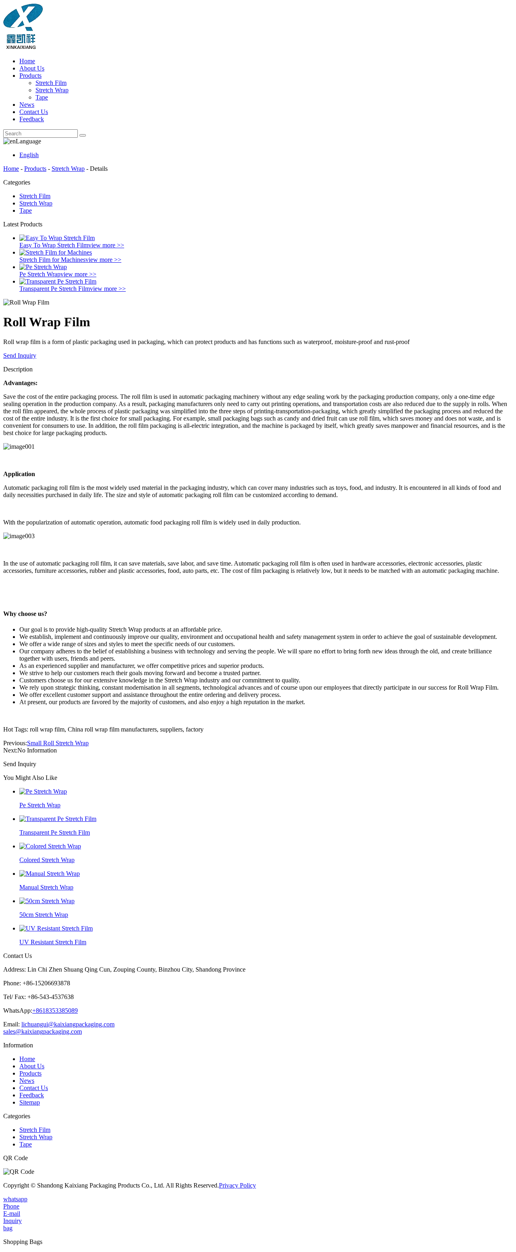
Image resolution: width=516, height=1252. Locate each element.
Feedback (31, 119)
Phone (11, 1206)
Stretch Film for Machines (52, 259)
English (29, 154)
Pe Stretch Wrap (39, 274)
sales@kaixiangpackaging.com (42, 1031)
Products (30, 75)
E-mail (11, 1213)
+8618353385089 (55, 1010)
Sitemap (29, 1102)
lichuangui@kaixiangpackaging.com (67, 1024)
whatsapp (15, 1199)
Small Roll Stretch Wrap (58, 743)
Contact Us (33, 111)
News (26, 104)
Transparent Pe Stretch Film (54, 288)
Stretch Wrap (52, 90)
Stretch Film (51, 82)
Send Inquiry (19, 355)
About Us (31, 68)
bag (7, 1228)
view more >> (106, 245)
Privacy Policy (237, 1185)
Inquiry (12, 1220)
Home (27, 61)
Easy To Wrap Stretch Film (53, 245)
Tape (41, 97)
